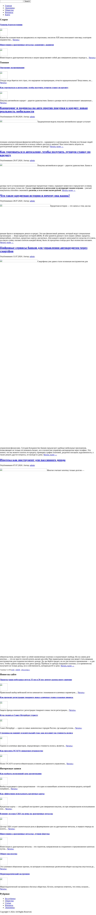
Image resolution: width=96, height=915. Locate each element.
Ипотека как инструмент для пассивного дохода (32, 460)
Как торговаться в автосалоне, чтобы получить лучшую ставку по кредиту (34, 88)
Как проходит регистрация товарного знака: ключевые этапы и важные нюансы (36, 697)
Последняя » (26, 670)
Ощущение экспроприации (12, 68)
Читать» (16, 40)
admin (32, 117)
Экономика (10, 8)
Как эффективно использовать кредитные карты (22, 794)
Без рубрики (10, 899)
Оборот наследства (8, 854)
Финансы (9, 12)
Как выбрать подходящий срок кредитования (21, 774)
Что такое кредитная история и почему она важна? (35, 195)
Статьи (8, 903)
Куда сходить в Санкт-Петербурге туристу (19, 715)
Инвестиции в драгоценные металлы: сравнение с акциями (27, 45)
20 (17, 670)
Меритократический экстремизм (15, 874)
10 (16, 670)
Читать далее (56, 146)
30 (19, 670)
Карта (7, 15)
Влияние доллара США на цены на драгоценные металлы (26, 814)
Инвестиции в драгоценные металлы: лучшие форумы (25, 834)
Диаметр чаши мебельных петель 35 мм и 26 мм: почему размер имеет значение (36, 680)
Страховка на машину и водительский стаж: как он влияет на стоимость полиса (36, 733)
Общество (9, 10)
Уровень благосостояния (11, 25)
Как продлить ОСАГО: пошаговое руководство (21, 751)
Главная (8, 6)
